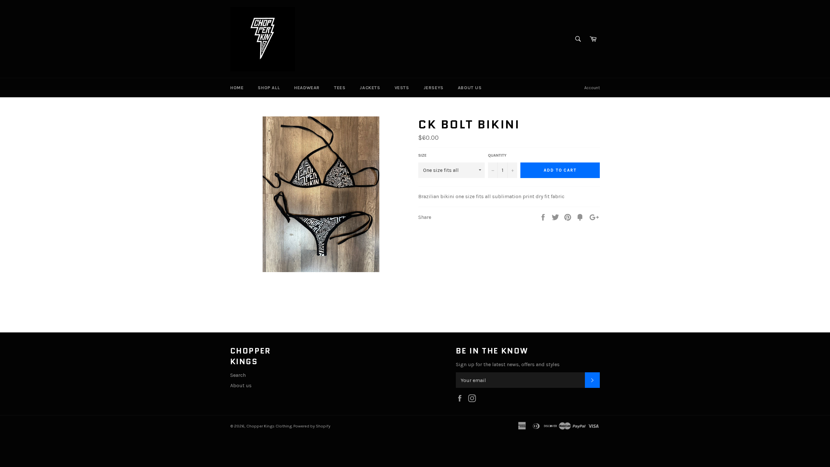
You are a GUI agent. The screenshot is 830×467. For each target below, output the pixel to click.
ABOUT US (470, 87)
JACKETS (370, 87)
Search (238, 375)
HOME (236, 87)
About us (241, 385)
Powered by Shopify (311, 426)
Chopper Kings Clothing (269, 426)
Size (422, 155)
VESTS (402, 87)
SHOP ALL (269, 87)
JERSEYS (433, 87)
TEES (339, 87)
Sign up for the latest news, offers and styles (508, 364)
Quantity (497, 155)
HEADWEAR (307, 87)
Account (592, 87)
